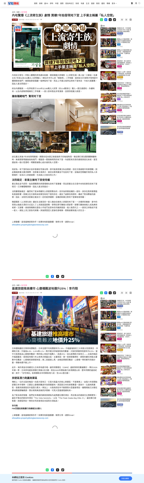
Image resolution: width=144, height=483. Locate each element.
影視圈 (119, 66)
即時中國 (120, 33)
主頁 (13, 12)
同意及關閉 (125, 478)
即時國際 (120, 132)
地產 (18, 12)
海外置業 (24, 12)
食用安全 (120, 77)
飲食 (119, 99)
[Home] (13, 3)
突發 (119, 44)
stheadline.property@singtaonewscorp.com (30, 225)
